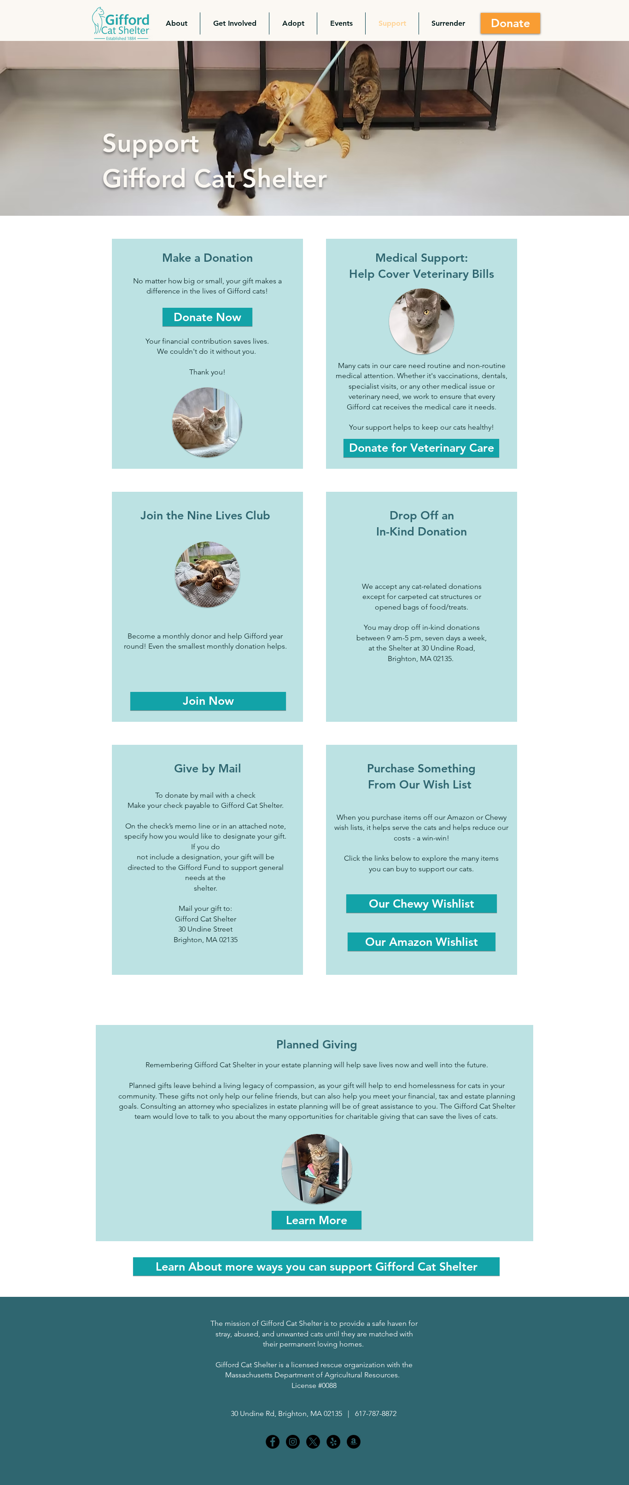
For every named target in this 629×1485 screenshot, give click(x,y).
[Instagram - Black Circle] (293, 1442)
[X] (313, 1442)
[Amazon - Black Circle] (354, 1442)
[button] (176, 23)
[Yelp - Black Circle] (333, 1442)
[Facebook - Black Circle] (273, 1442)
